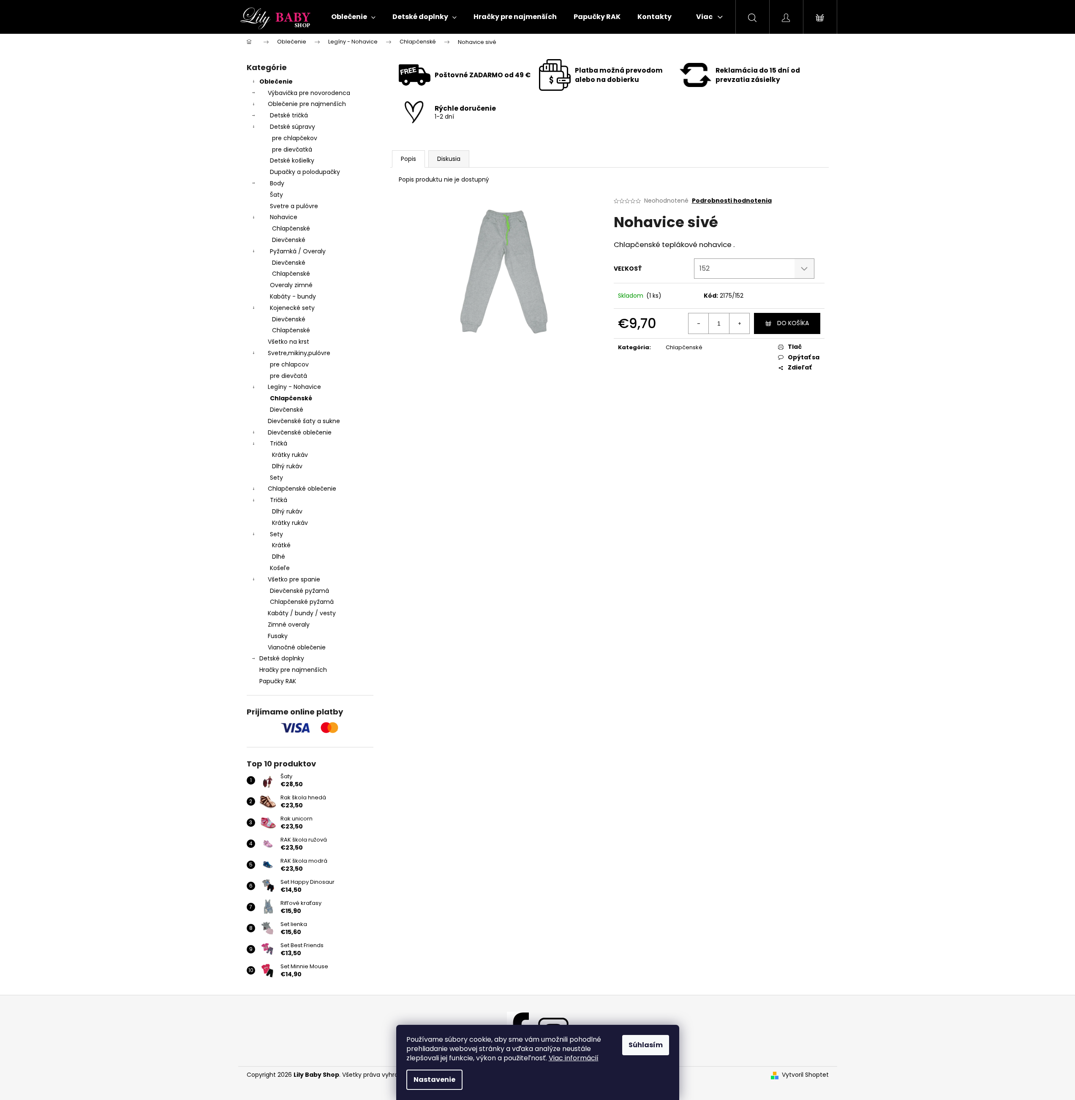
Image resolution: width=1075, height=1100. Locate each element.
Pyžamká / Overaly (298, 251)
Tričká (278, 443)
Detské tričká (289, 115)
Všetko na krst (288, 341)
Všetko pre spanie (294, 579)
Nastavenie (434, 1079)
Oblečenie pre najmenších (307, 104)
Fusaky (278, 636)
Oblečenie (276, 81)
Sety (276, 477)
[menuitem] (353, 17)
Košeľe (280, 568)
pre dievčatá (288, 376)
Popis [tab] (408, 159)
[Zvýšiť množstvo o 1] (739, 323)
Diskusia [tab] (448, 159)
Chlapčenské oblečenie (302, 488)
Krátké (281, 545)
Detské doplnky (281, 658)
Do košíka (793, 323)
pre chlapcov (289, 364)
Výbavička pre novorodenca (309, 93)
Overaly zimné (291, 285)
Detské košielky (292, 160)
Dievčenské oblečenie (300, 432)
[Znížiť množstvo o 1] (699, 323)
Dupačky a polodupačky (305, 172)
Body (277, 183)
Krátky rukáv (290, 455)
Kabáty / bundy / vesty (302, 613)
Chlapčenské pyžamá (302, 602)
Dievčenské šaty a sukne (304, 421)
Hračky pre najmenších (293, 669)
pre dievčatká (292, 149)
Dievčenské (288, 240)
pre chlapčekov (294, 138)
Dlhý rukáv (287, 466)
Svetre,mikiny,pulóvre (299, 353)
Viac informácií (574, 1058)
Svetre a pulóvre (294, 206)
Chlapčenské (291, 228)
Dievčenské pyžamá (299, 591)
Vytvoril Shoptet (805, 1075)
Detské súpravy (292, 126)
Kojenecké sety (292, 308)
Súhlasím (646, 1045)
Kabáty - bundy (293, 296)
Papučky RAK (277, 681)
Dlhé (278, 556)
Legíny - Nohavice (294, 387)
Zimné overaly (289, 624)
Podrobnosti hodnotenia (732, 201)
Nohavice (283, 217)
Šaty (276, 194)
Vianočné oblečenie (297, 647)
